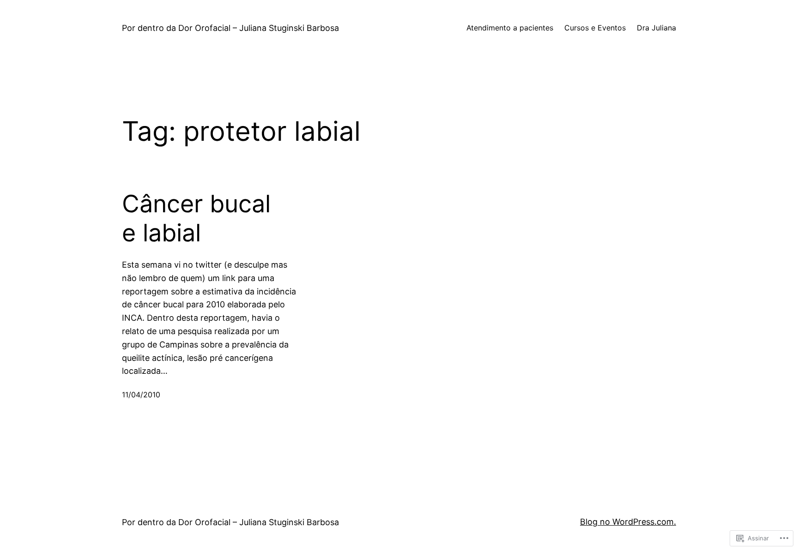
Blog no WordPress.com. (628, 522)
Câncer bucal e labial (196, 218)
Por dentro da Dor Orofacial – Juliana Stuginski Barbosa (230, 28)
